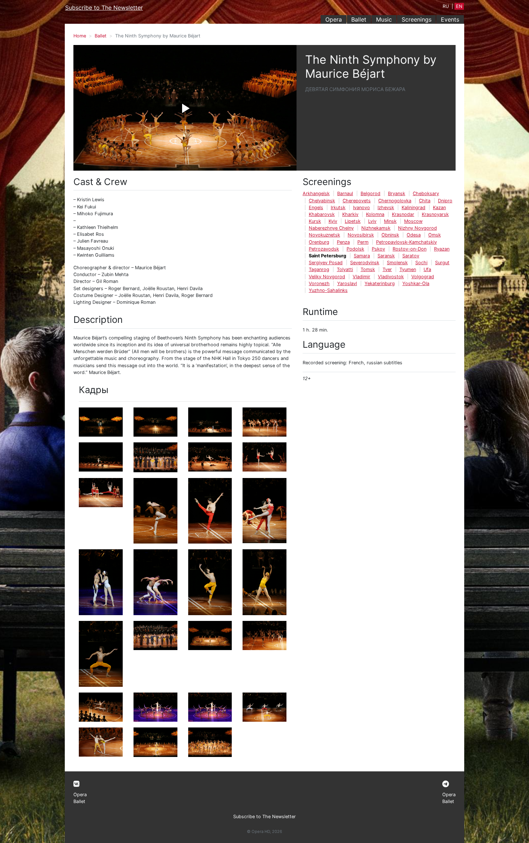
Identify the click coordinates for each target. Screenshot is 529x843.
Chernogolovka (394, 200)
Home (79, 36)
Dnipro (445, 200)
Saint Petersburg (327, 255)
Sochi (421, 262)
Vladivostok (391, 276)
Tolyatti (345, 269)
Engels (316, 207)
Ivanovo (361, 207)
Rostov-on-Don (409, 249)
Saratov (410, 255)
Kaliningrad (413, 207)
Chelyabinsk (322, 200)
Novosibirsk (361, 235)
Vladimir (361, 276)
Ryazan (441, 249)
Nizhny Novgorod (417, 228)
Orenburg (319, 242)
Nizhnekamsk (375, 228)
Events (450, 19)
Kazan (439, 207)
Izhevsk (385, 207)
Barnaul (345, 193)
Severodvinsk (364, 262)
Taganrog (319, 269)
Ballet (358, 19)
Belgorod (370, 193)
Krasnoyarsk (435, 214)
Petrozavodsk (324, 249)
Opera (333, 19)
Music (384, 19)
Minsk (390, 221)
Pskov (378, 249)
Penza (343, 242)
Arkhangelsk (316, 193)
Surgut (442, 262)
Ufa (427, 269)
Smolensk (397, 262)
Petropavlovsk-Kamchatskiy (406, 242)
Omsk (434, 235)
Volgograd (422, 276)
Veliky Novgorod (327, 276)
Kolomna (375, 214)
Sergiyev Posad (326, 262)
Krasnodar (403, 214)
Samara (362, 255)
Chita (424, 200)
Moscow (413, 221)
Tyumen (407, 269)
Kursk (315, 221)
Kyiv (333, 221)
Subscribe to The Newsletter (104, 7)
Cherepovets (357, 200)
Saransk (386, 255)
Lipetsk (353, 221)
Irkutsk (338, 207)
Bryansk (396, 193)
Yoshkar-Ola (415, 283)
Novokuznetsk (324, 235)
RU (446, 6)
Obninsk (390, 235)
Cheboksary (426, 193)
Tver (387, 269)
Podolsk (355, 249)
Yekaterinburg (380, 283)
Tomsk (368, 269)
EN (459, 6)
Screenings (416, 19)
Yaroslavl (347, 283)
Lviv (372, 221)
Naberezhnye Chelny (331, 228)
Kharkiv (350, 214)
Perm (363, 242)
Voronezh (319, 283)
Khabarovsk (322, 214)
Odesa (414, 235)
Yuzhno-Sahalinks (328, 290)
